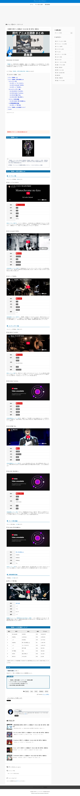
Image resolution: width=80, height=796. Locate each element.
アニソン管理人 (46, 694)
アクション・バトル (62, 43)
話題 (58, 75)
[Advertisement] (40, 14)
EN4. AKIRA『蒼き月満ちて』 (17, 97)
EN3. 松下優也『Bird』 (15, 95)
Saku (32, 691)
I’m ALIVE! (19, 354)
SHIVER (19, 253)
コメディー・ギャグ (61, 54)
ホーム (8, 24)
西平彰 (46, 691)
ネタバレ (59, 59)
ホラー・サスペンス (18, 24)
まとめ (9, 109)
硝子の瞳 (18, 603)
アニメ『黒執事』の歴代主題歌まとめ (16, 79)
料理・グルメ (60, 70)
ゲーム (58, 51)
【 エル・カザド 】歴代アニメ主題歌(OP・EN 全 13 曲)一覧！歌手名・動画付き (30, 748)
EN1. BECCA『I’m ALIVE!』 (16, 91)
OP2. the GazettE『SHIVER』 (17, 85)
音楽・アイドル (60, 80)
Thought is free (46, 793)
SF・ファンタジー (61, 41)
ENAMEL (19, 298)
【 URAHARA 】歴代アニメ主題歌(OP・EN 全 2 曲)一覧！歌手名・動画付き (30, 755)
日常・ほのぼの (60, 72)
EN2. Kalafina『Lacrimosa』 (17, 93)
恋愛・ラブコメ (61, 64)
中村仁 (36, 691)
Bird (18, 448)
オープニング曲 (13, 81)
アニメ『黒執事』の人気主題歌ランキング (16, 107)
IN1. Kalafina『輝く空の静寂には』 (18, 101)
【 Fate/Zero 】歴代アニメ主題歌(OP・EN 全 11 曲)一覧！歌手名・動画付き (30, 740)
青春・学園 (60, 77)
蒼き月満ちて (20, 493)
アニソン (59, 46)
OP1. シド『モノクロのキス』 (17, 83)
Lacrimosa (19, 403)
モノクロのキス (20, 204)
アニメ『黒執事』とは (13, 77)
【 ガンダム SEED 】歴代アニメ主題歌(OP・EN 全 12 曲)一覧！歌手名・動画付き (31, 732)
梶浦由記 (41, 691)
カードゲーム (60, 49)
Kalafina (27, 691)
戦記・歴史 (59, 67)
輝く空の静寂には (20, 552)
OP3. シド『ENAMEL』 (16, 87)
